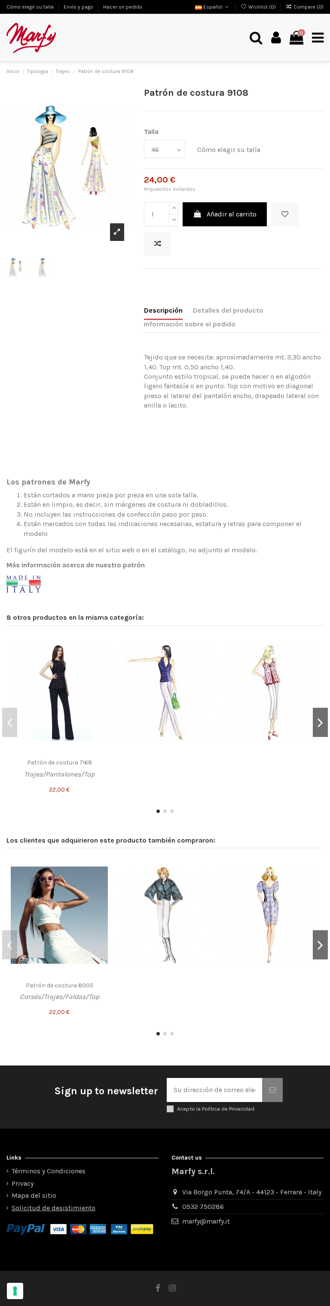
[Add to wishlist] (285, 214)
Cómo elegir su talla (30, 7)
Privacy (23, 1183)
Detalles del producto (228, 310)
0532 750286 (203, 1206)
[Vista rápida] (101, 675)
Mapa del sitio (34, 1195)
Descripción (163, 310)
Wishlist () (262, 7)
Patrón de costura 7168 (59, 762)
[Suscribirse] (272, 1090)
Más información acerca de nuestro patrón (75, 565)
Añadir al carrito (232, 214)
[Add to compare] (157, 244)
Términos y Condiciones (49, 1171)
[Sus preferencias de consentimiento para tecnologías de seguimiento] (15, 1291)
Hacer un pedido (122, 7)
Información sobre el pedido (189, 324)
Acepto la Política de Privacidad (215, 1108)
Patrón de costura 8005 (59, 985)
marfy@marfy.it (206, 1221)
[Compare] (101, 660)
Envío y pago (79, 7)
